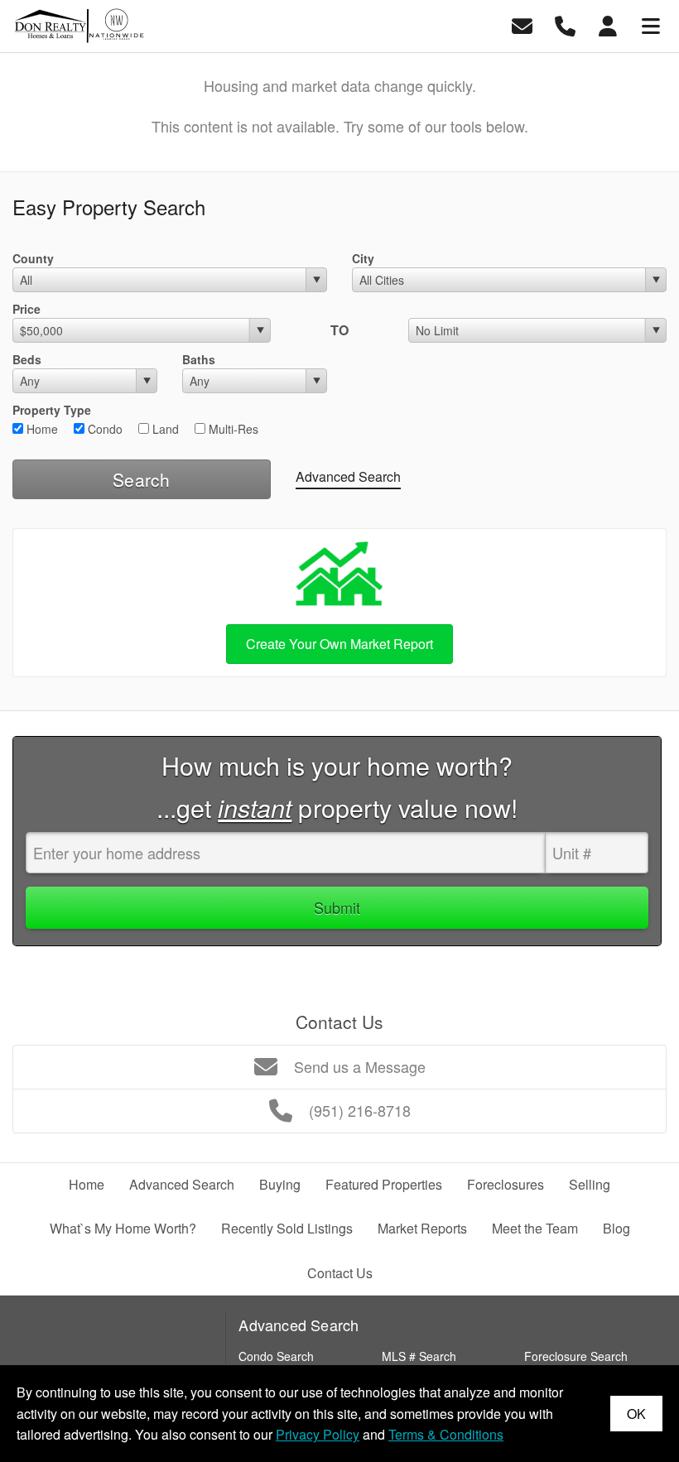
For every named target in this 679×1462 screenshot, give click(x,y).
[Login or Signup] (608, 24)
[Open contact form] (522, 24)
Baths (198, 359)
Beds (26, 359)
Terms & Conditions (445, 1434)
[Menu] (651, 24)
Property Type (51, 410)
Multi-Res (231, 429)
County (33, 258)
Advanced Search (348, 476)
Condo (103, 429)
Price (26, 309)
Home (40, 429)
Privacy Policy (317, 1434)
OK (636, 1413)
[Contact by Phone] (565, 24)
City (363, 258)
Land (164, 429)
